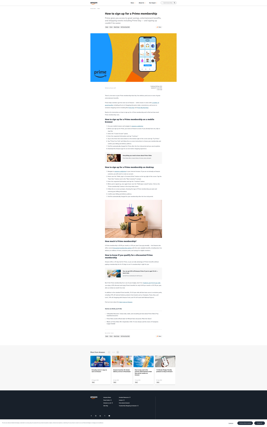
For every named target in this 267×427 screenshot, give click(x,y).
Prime (111, 27)
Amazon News (93, 8)
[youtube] (110, 415)
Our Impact (152, 3)
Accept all (259, 423)
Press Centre (106, 400)
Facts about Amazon (124, 403)
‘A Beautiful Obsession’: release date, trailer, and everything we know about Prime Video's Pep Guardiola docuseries (132, 314)
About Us (141, 3)
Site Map (105, 405)
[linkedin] (101, 415)
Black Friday (116, 27)
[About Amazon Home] (93, 398)
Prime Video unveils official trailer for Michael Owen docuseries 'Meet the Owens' (129, 318)
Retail (99, 8)
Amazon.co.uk (107, 403)
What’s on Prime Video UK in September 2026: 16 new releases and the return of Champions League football (132, 322)
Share (160, 27)
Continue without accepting (245, 423)
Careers (121, 400)
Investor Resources (124, 397)
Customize (231, 423)
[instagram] (96, 415)
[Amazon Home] (93, 3)
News (132, 3)
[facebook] (92, 415)
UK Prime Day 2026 (125, 27)
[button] (135, 3)
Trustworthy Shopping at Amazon (128, 405)
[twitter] (105, 415)
